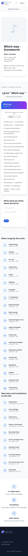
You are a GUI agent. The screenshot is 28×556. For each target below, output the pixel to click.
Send (6, 221)
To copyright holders (7, 542)
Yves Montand (12, 456)
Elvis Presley (12, 411)
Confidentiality (5, 544)
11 (5, 320)
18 (5, 373)
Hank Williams (12, 449)
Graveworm (12, 246)
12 (5, 328)
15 (5, 351)
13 (5, 335)
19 (5, 381)
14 (5, 343)
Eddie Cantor (12, 464)
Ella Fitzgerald (12, 403)
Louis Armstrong (21, 403)
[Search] (16, 3)
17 (5, 366)
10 (5, 313)
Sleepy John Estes (13, 471)
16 (5, 358)
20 (5, 388)
